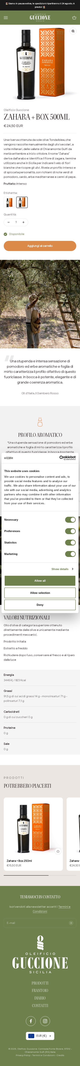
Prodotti (40, 983)
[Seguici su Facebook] (30, 1021)
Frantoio (40, 991)
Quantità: (10, 214)
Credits (60, 1055)
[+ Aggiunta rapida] (58, 851)
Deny (40, 604)
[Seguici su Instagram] (45, 1021)
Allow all (40, 580)
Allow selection (40, 592)
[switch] (70, 531)
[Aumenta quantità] (23, 222)
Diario (39, 998)
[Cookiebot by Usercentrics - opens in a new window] (59, 458)
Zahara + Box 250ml (19, 861)
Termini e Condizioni (43, 1055)
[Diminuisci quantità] (8, 222)
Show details (60, 569)
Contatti (40, 1006)
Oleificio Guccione (16, 110)
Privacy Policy (23, 1055)
